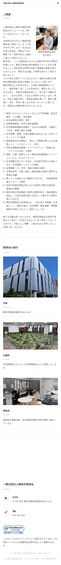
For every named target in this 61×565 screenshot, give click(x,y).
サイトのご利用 (32, 558)
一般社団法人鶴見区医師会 (13, 3)
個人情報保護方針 (49, 558)
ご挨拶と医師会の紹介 (13, 558)
